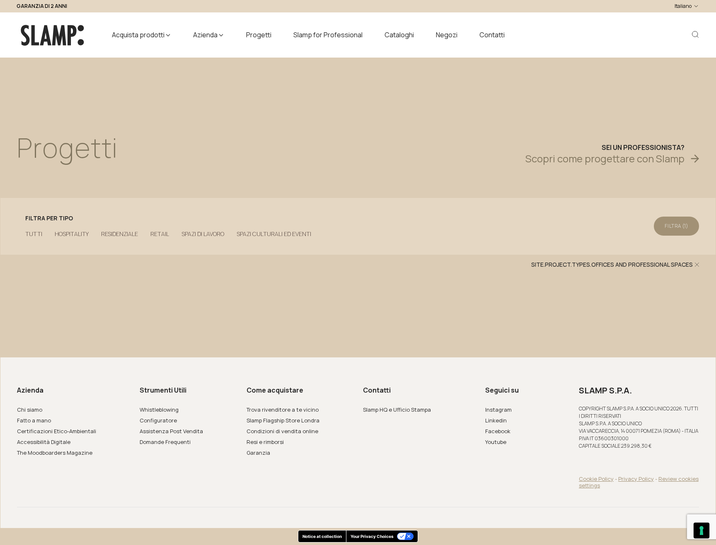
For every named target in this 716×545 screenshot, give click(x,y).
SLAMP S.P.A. (605, 390)
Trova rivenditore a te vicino (283, 409)
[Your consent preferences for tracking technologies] (701, 530)
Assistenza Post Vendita (171, 431)
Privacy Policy (636, 478)
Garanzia (258, 452)
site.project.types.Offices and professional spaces (612, 264)
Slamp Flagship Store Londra (283, 420)
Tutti (33, 234)
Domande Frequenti (165, 442)
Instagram (498, 409)
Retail (159, 234)
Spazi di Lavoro (202, 234)
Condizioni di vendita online (282, 431)
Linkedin (496, 420)
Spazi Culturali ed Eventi (274, 234)
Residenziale (119, 234)
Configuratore (158, 420)
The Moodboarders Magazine (54, 452)
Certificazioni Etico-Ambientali (56, 431)
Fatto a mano (34, 420)
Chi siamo (29, 409)
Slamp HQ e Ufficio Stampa (397, 409)
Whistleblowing (159, 409)
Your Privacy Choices (372, 536)
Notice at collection (322, 536)
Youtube (495, 442)
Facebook (497, 431)
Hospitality (72, 234)
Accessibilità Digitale (43, 442)
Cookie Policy (596, 478)
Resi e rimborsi (265, 442)
